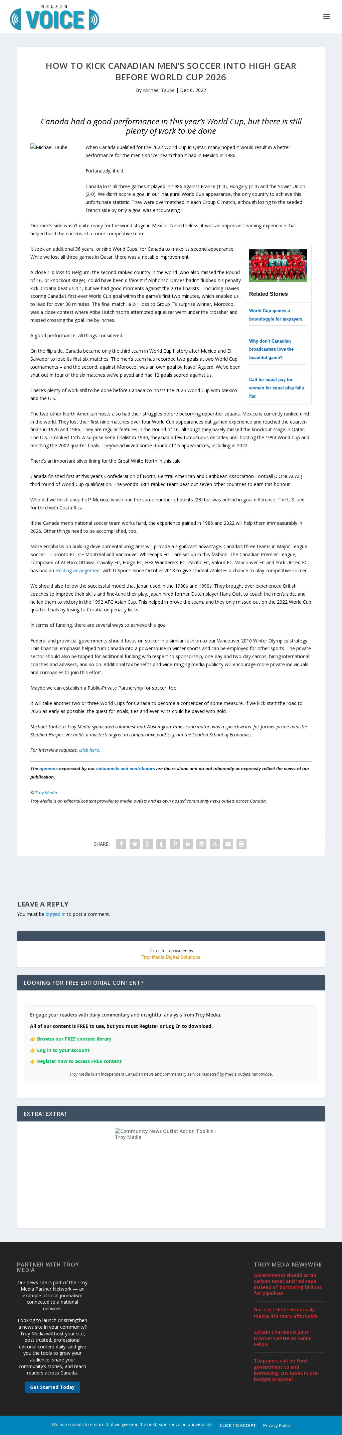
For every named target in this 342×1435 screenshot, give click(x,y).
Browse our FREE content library (74, 1039)
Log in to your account (63, 1050)
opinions (48, 768)
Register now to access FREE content (79, 1061)
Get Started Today (52, 1387)
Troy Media (46, 793)
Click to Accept (238, 1425)
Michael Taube (159, 90)
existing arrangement (78, 570)
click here (89, 750)
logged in (55, 914)
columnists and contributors (125, 768)
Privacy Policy (277, 1425)
